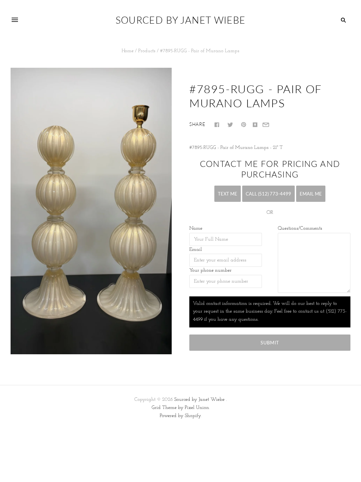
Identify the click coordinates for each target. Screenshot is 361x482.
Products (146, 51)
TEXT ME (227, 194)
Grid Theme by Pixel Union (180, 407)
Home (128, 51)
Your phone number (210, 270)
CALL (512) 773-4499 (268, 194)
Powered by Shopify (180, 415)
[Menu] (15, 20)
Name (195, 228)
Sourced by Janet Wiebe (199, 399)
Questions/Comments (300, 228)
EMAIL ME (311, 194)
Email (195, 249)
